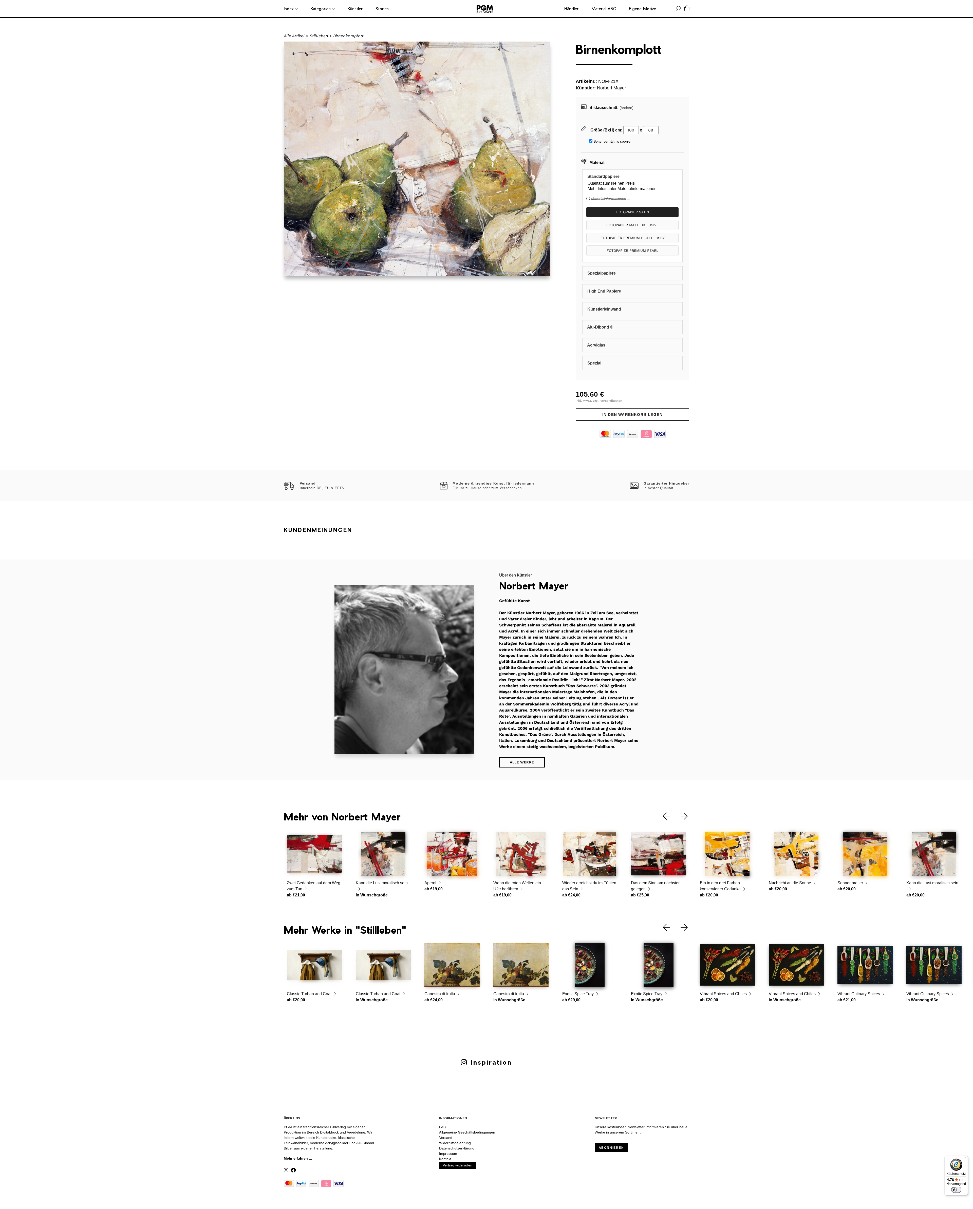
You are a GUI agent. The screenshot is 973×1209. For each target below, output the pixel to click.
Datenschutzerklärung (456, 1148)
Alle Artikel (294, 35)
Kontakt (445, 1159)
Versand (445, 1138)
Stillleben (319, 35)
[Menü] (965, 1159)
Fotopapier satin (632, 212)
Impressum (448, 1154)
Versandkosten (611, 400)
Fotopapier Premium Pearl (632, 250)
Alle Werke (522, 762)
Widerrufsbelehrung (455, 1143)
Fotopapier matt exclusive (632, 225)
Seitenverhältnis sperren (612, 141)
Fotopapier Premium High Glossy (633, 238)
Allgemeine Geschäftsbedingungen (467, 1132)
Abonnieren (611, 1147)
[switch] (956, 1190)
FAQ (442, 1127)
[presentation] (662, 816)
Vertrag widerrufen (457, 1165)
